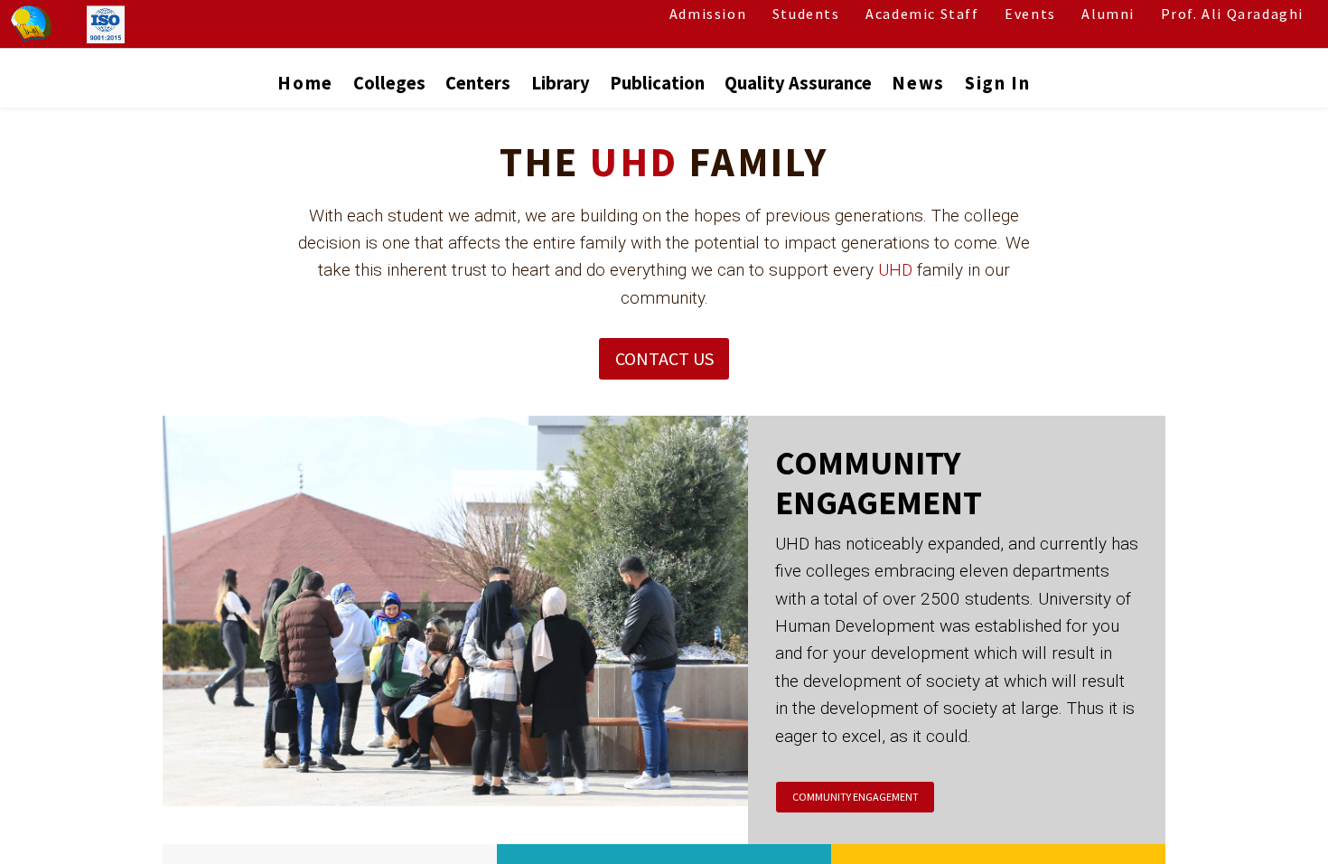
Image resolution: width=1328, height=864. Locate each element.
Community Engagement (854, 796)
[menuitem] (304, 87)
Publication (657, 83)
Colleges (389, 83)
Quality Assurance (798, 83)
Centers (477, 83)
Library (560, 83)
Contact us (664, 358)
